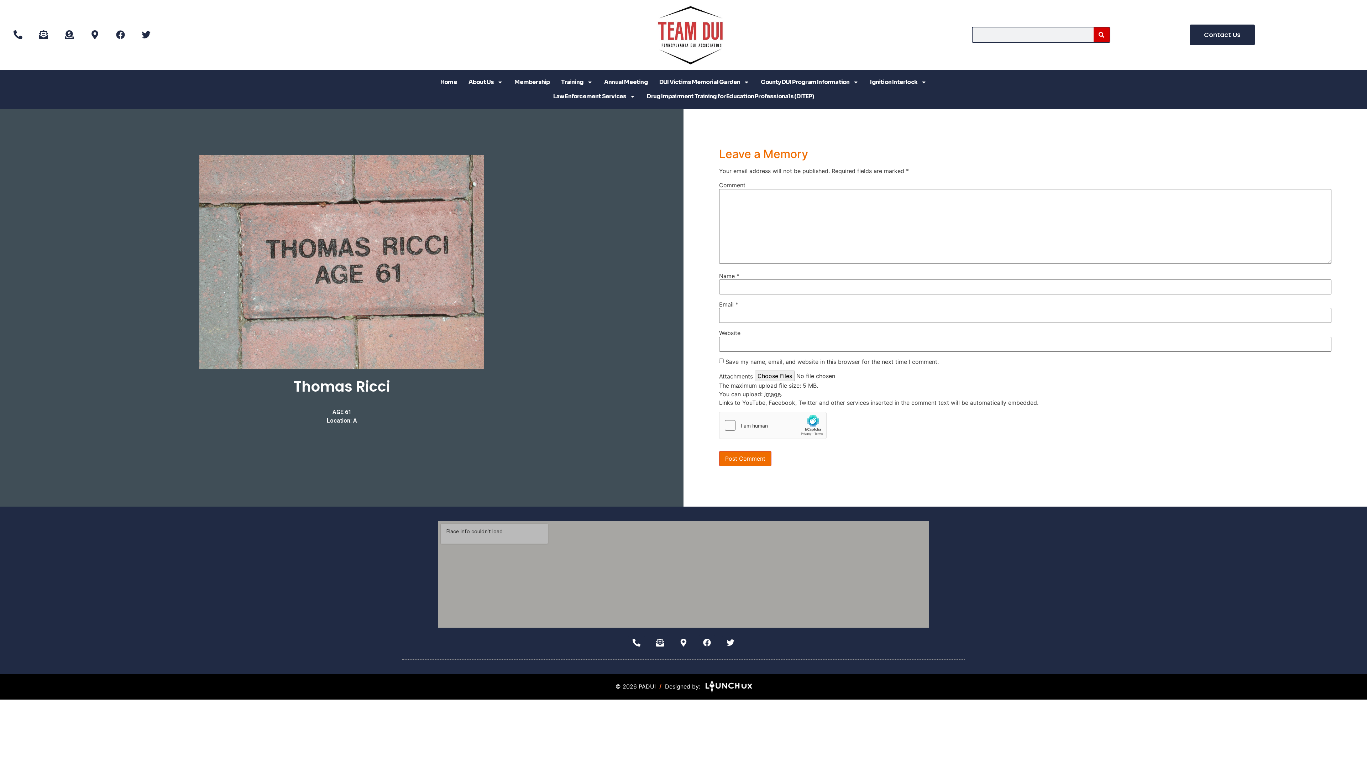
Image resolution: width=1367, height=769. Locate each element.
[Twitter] (146, 35)
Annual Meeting (626, 82)
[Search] (1102, 34)
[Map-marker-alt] (95, 35)
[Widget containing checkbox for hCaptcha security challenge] (773, 425)
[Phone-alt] (18, 35)
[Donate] (69, 35)
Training (572, 82)
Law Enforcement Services (590, 96)
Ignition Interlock (893, 82)
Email (728, 304)
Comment (732, 185)
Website (729, 333)
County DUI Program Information (805, 82)
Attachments (736, 376)
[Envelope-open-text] (43, 35)
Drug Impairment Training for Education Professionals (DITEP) (730, 96)
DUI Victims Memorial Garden (699, 82)
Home (448, 82)
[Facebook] (120, 35)
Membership (532, 82)
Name (729, 276)
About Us (481, 82)
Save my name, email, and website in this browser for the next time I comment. (832, 362)
